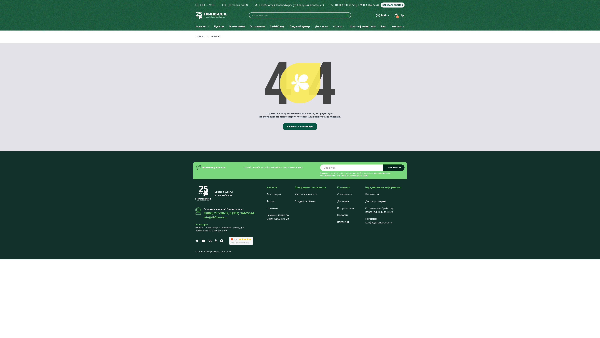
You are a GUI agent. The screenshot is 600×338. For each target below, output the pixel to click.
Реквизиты (372, 194)
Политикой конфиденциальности (352, 175)
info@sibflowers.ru (215, 217)
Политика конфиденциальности (378, 220)
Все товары (274, 194)
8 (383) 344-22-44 (242, 213)
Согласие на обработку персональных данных (379, 210)
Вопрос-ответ (345, 208)
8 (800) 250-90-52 (345, 5)
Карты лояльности (306, 194)
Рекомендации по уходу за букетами (278, 216)
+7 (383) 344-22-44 (368, 5)
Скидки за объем (305, 201)
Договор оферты (375, 201)
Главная (199, 36)
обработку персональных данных (372, 173)
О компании (344, 194)
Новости (342, 215)
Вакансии (343, 222)
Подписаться (394, 167)
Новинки (272, 208)
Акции (270, 201)
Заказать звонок (392, 5)
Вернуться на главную (300, 126)
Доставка (343, 201)
